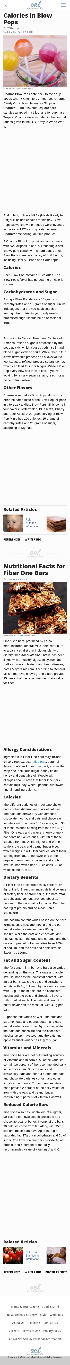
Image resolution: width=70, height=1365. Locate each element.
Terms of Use (31, 1331)
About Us (18, 1323)
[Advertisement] (35, 175)
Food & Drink (50, 1307)
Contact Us (50, 1323)
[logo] (35, 5)
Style (43, 1315)
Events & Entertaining (25, 1307)
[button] (6, 5)
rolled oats (39, 761)
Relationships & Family (22, 1315)
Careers (14, 1331)
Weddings (56, 1315)
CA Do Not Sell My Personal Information (35, 1339)
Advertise (34, 1323)
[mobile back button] (6, 5)
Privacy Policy (52, 1331)
